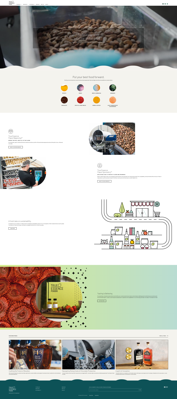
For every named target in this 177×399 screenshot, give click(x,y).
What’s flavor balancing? (15, 147)
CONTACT (46, 4)
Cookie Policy (97, 395)
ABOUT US (42, 4)
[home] (11, 3)
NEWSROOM (37, 4)
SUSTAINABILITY (31, 4)
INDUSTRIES (38, 388)
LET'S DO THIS (101, 300)
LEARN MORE (12, 228)
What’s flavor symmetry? (104, 181)
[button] (18, 4)
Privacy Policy (91, 395)
